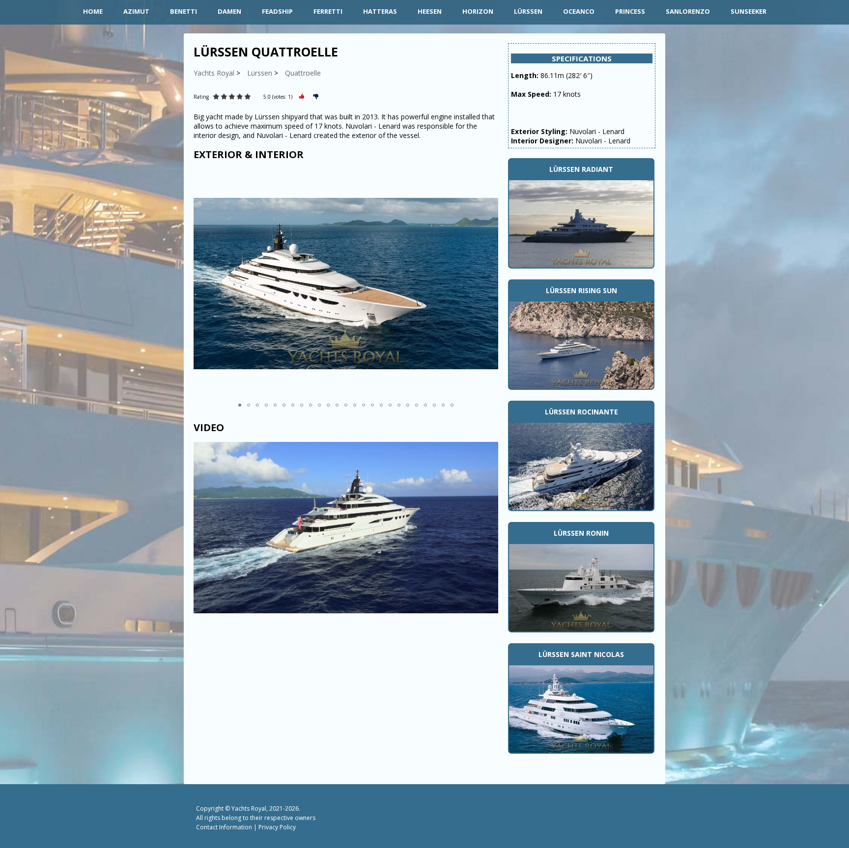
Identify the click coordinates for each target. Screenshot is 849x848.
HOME (93, 11)
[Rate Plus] (301, 96)
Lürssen (528, 11)
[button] (489, 283)
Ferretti (327, 11)
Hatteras (380, 11)
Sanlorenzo (688, 11)
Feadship (277, 11)
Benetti (183, 11)
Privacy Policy (277, 827)
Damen (229, 11)
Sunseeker (748, 11)
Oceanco (578, 11)
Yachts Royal (248, 808)
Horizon (477, 11)
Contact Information (224, 827)
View (581, 223)
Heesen (430, 11)
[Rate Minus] (316, 96)
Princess (630, 11)
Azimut (136, 11)
